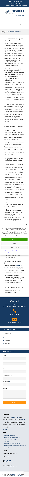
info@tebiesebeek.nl (17, 1)
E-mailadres (6, 369)
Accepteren (14, 239)
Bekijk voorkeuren (14, 247)
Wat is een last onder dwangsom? (12, 443)
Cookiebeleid (4, 250)
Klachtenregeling (21, 472)
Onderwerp (6, 381)
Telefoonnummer (7, 375)
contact (12, 292)
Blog (11, 31)
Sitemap (5, 472)
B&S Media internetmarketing (18, 475)
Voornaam (5, 361)
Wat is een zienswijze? (9, 435)
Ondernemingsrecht (16, 31)
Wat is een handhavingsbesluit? (12, 437)
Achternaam (5, 366)
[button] (27, 224)
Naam (5, 355)
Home (8, 31)
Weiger (14, 243)
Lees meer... (6, 429)
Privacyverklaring (12, 472)
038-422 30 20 (16, 3)
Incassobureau (9, 5)
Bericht (5, 388)
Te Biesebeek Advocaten (15, 474)
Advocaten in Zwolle (15, 417)
